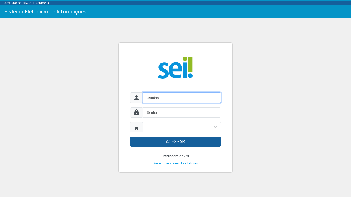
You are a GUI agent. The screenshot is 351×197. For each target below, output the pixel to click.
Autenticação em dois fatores (176, 163)
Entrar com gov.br (175, 156)
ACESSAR (175, 141)
